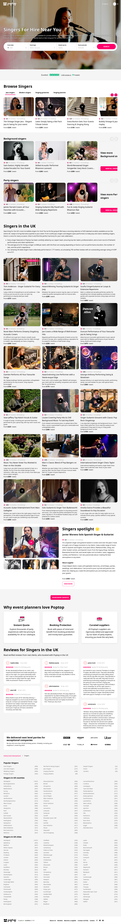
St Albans (7, 855)
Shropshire (46, 786)
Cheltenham (47, 860)
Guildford (7, 867)
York (84, 860)
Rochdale (46, 897)
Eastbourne (7, 894)
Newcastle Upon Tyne (90, 892)
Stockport (46, 875)
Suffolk (6, 813)
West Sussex (7, 803)
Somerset (46, 813)
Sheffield (46, 840)
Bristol (45, 784)
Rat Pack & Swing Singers (51, 766)
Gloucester (46, 865)
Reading (6, 852)
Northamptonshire (9, 801)
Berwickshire (87, 823)
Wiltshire (6, 833)
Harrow (6, 850)
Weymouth (86, 867)
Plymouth (86, 894)
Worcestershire (8, 830)
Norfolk (45, 823)
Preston (85, 855)
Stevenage (7, 872)
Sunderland (87, 889)
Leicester (46, 852)
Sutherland (86, 811)
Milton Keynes (8, 848)
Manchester (47, 789)
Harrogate (86, 850)
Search (106, 4)
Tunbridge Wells (9, 882)
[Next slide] (115, 94)
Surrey (6, 791)
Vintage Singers (9, 774)
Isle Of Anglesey (48, 833)
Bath (44, 870)
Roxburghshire (88, 796)
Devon (45, 828)
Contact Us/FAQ (83, 920)
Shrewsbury (47, 872)
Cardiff (45, 816)
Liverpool (46, 811)
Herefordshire (47, 791)
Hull (84, 875)
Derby (5, 899)
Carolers (86, 771)
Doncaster (46, 877)
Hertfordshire (8, 798)
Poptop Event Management (12, 756)
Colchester (7, 887)
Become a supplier (70, 920)
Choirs (85, 769)
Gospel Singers (88, 766)
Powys (45, 820)
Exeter (85, 882)
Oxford (6, 860)
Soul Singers (8, 766)
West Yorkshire (48, 798)
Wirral (85, 862)
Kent (5, 811)
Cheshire (46, 801)
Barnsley (46, 882)
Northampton (8, 875)
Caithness (86, 818)
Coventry (46, 843)
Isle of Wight (47, 796)
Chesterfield (7, 897)
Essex (5, 806)
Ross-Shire (86, 820)
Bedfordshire (8, 789)
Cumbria (86, 784)
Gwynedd (46, 830)
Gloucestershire (48, 781)
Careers (92, 920)
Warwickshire (8, 818)
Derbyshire (7, 823)
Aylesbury (7, 843)
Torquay (85, 887)
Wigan (45, 901)
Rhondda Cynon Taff (49, 818)
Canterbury (47, 848)
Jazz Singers (47, 769)
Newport (46, 879)
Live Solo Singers (9, 769)
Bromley (6, 870)
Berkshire (7, 793)
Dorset (45, 806)
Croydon (6, 862)
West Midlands (8, 828)
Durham (85, 884)
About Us (53, 920)
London (6, 796)
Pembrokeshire (88, 791)
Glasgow (86, 899)
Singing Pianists (48, 771)
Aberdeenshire (88, 828)
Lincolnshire (47, 793)
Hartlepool (7, 781)
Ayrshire (86, 808)
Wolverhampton (48, 845)
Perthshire (86, 816)
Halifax (45, 899)
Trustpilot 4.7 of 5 (26, 920)
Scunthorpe (47, 892)
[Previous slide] (112, 94)
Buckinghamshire (9, 784)
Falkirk (85, 901)
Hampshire (7, 808)
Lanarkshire (87, 801)
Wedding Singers (9, 771)
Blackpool (86, 872)
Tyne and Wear (88, 789)
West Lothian (87, 803)
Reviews (60, 920)
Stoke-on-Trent (48, 850)
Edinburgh (86, 897)
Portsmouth (7, 889)
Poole (85, 845)
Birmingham (8, 904)
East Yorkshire (47, 825)
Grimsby (86, 852)
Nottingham (7, 820)
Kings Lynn (46, 889)
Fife (84, 813)
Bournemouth (87, 848)
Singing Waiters (48, 774)
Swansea (86, 879)
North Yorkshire (48, 803)
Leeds (85, 840)
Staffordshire (8, 825)
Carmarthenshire (88, 781)
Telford (45, 862)
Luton (5, 865)
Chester (85, 843)
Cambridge (7, 879)
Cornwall (86, 806)
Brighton (6, 884)
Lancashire (46, 808)
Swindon (6, 877)
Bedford (6, 845)
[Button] (18, 106)
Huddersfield (47, 894)
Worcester (46, 857)
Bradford (46, 904)
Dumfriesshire (87, 798)
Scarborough (87, 877)
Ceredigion (86, 786)
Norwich (86, 870)
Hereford (46, 887)
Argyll (85, 825)
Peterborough (47, 855)
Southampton (8, 892)
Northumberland (88, 793)
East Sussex (7, 816)
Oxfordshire (7, 786)
